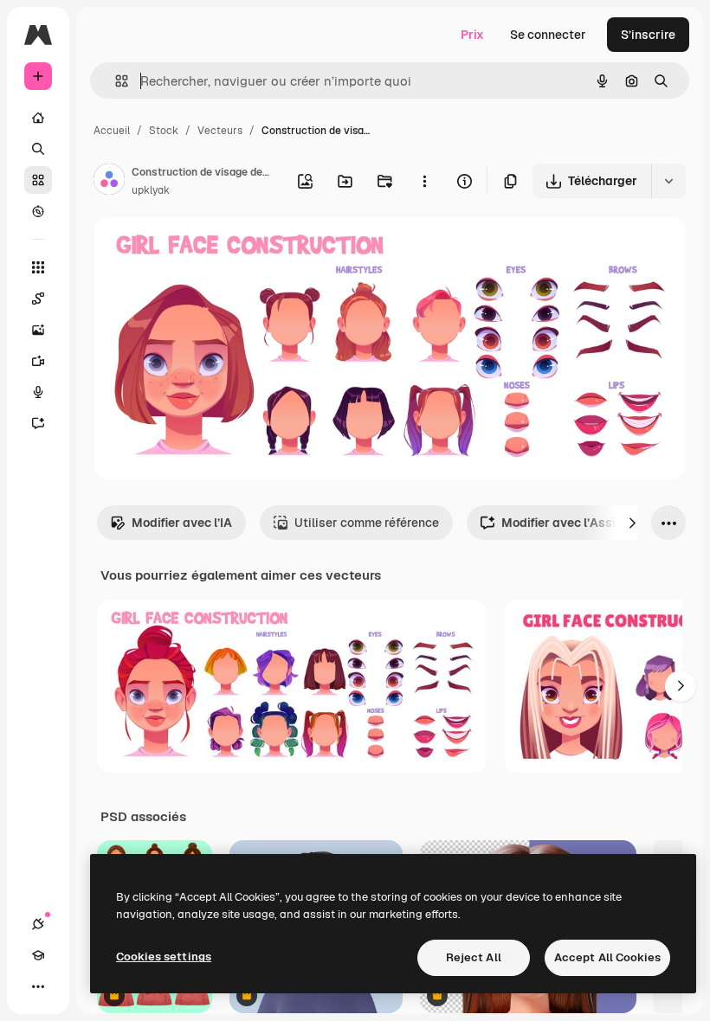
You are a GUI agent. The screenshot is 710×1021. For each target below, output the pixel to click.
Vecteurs (219, 131)
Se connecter (548, 34)
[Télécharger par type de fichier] (668, 181)
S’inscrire (648, 34)
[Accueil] (38, 118)
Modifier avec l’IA (182, 522)
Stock (163, 131)
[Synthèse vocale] (38, 392)
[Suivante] (632, 522)
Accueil (112, 131)
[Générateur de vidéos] (38, 361)
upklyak (151, 190)
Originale (208, 250)
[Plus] (38, 986)
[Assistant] (38, 423)
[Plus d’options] (424, 181)
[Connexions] (38, 924)
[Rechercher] (38, 149)
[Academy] (38, 955)
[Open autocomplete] (115, 80)
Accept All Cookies (607, 957)
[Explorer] (38, 211)
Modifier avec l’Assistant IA (581, 522)
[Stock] (38, 180)
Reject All (473, 957)
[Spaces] (38, 298)
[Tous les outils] (38, 267)
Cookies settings (163, 956)
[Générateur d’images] (38, 330)
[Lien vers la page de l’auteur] (109, 182)
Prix (472, 34)
